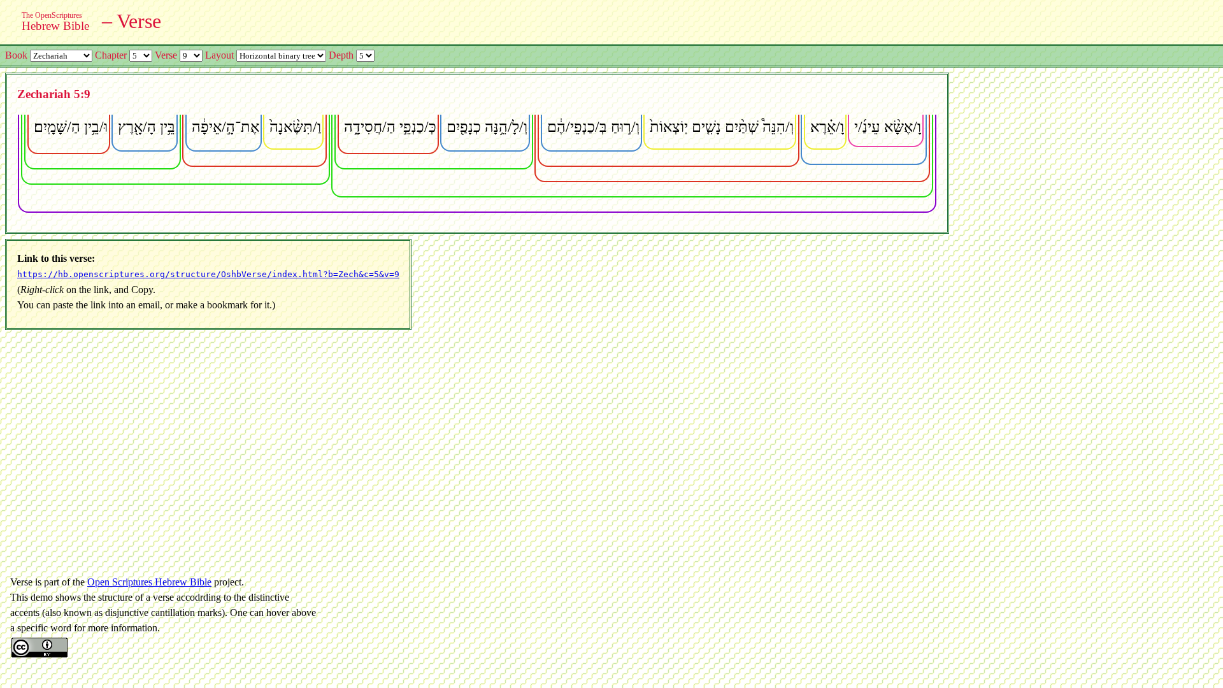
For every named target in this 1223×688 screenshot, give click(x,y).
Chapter (111, 55)
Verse (166, 55)
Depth (341, 55)
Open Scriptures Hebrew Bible (149, 582)
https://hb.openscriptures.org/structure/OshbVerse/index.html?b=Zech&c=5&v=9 (208, 274)
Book (16, 55)
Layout (219, 55)
